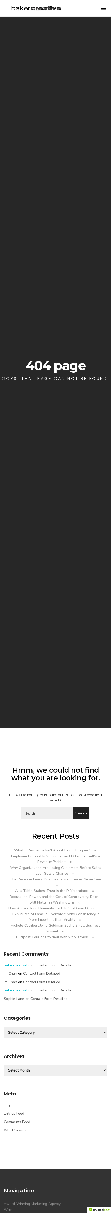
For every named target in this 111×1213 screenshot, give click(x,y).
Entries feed (14, 1113)
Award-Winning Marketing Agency (32, 1203)
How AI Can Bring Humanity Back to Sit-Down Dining (52, 908)
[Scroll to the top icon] (99, 1201)
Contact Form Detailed (55, 965)
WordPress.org (16, 1130)
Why (8, 1209)
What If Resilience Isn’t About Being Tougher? (52, 850)
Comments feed (17, 1121)
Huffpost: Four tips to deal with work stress (52, 937)
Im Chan (10, 973)
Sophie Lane (14, 998)
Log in (9, 1105)
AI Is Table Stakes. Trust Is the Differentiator (52, 890)
